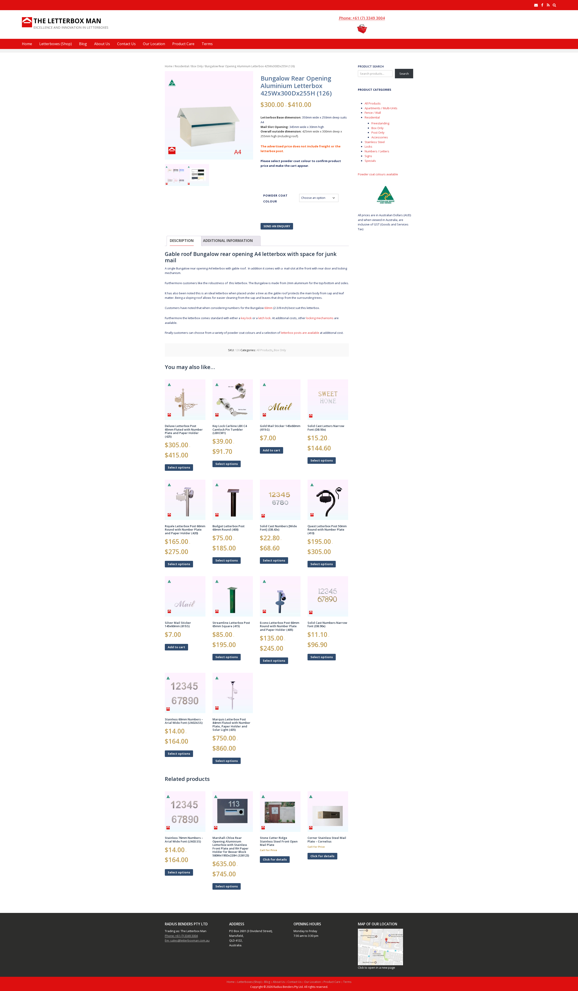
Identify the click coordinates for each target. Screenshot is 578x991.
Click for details (275, 859)
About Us (102, 43)
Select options (179, 467)
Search (404, 74)
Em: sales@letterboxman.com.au (187, 940)
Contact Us (126, 43)
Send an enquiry (276, 226)
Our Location (154, 43)
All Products (264, 350)
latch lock (264, 318)
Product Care (183, 43)
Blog (83, 43)
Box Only (197, 66)
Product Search (371, 66)
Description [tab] (182, 240)
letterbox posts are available (300, 333)
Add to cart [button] (271, 450)
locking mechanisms (319, 318)
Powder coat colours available (378, 174)
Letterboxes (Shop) (55, 43)
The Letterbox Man (67, 20)
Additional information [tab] (228, 240)
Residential (182, 66)
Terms (207, 43)
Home (27, 43)
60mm (268, 308)
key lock (246, 318)
